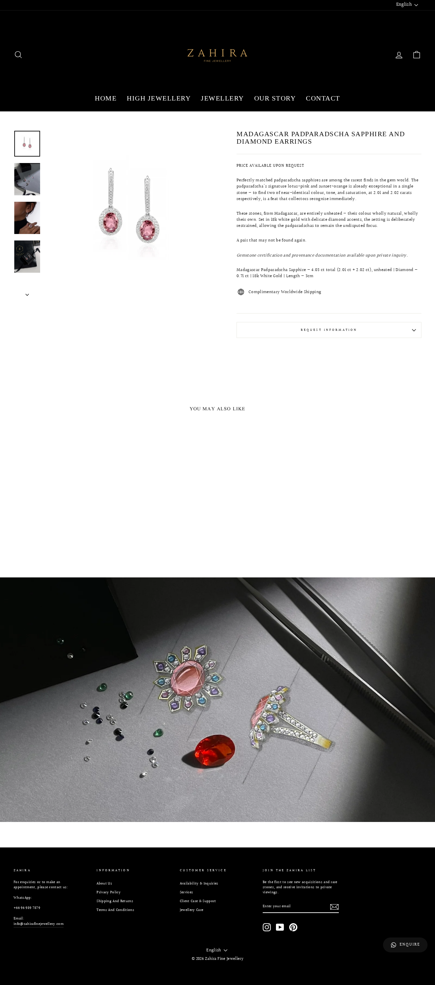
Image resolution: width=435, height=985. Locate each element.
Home (106, 98)
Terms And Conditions (115, 910)
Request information (329, 330)
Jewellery (222, 98)
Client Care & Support (198, 901)
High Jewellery (159, 98)
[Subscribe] (334, 907)
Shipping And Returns (115, 901)
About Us (104, 883)
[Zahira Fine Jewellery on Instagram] (267, 927)
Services (186, 892)
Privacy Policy (109, 892)
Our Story (275, 98)
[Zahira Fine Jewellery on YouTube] (280, 927)
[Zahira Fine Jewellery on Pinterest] (293, 927)
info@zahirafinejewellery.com (39, 924)
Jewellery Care (192, 910)
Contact (323, 98)
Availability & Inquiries (199, 883)
